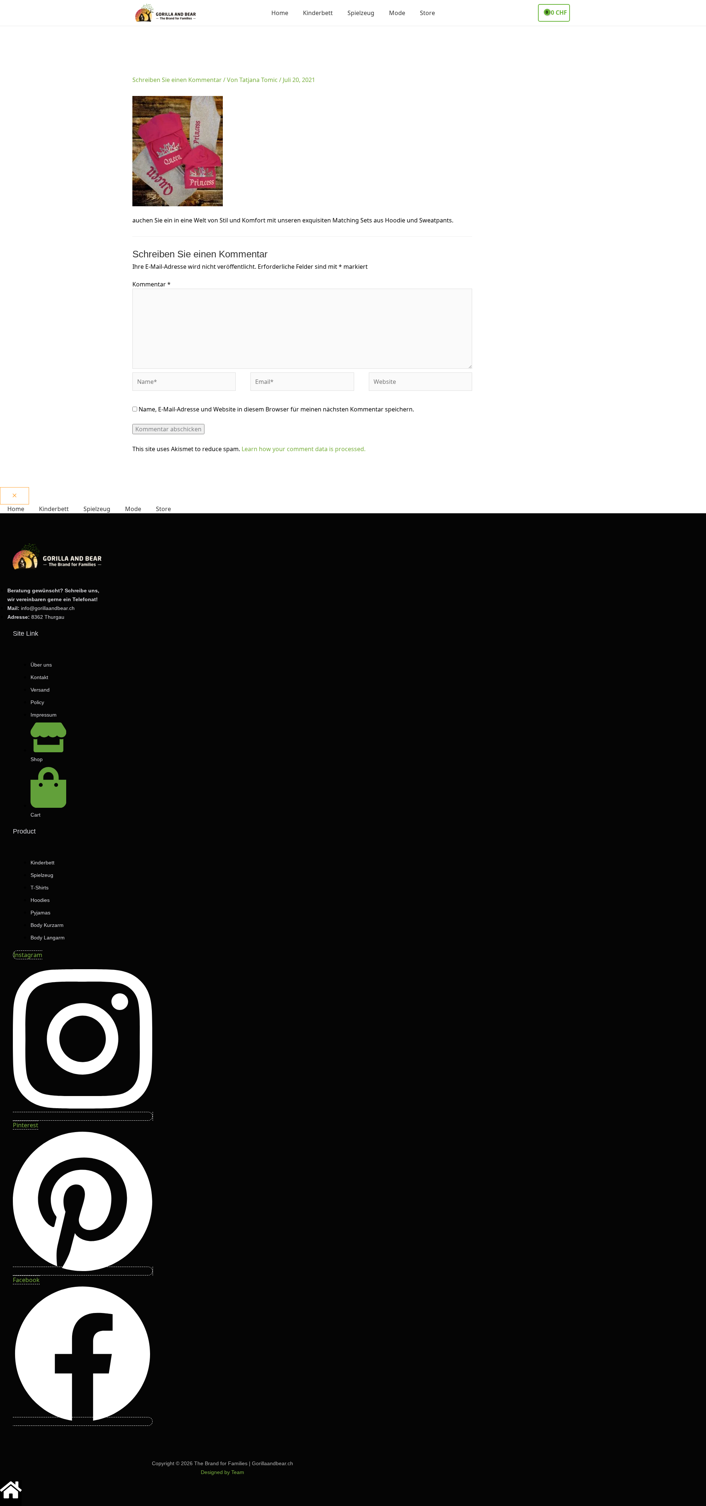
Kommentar (151, 284)
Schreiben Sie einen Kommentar (177, 80)
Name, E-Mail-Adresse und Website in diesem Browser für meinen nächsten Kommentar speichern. (276, 409)
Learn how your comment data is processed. (304, 449)
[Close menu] (14, 495)
